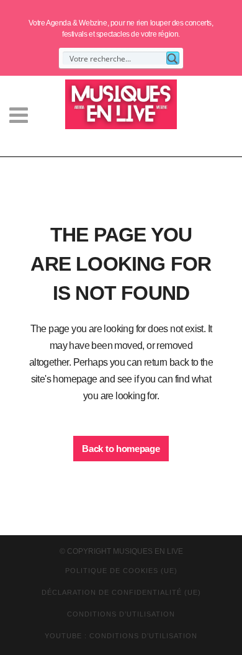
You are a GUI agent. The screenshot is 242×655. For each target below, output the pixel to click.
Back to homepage (120, 448)
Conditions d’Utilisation (121, 614)
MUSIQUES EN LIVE (148, 551)
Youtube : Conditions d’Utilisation (121, 635)
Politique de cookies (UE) (121, 570)
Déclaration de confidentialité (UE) (121, 592)
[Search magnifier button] (172, 58)
